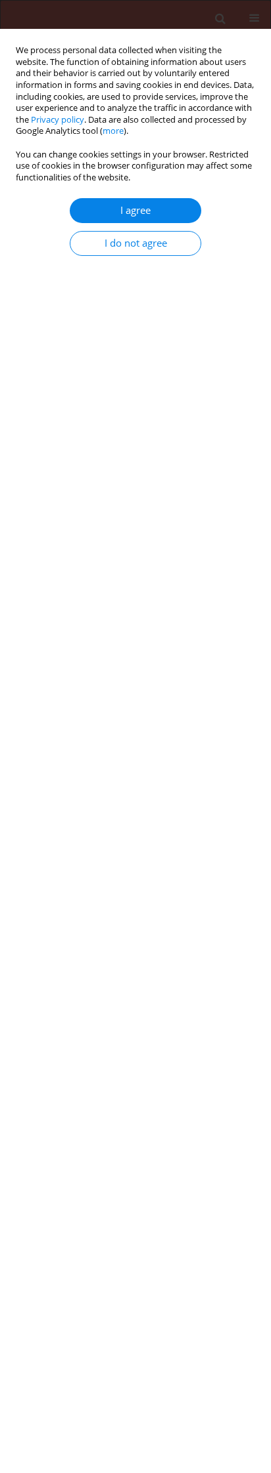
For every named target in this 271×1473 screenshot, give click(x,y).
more (113, 130)
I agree (135, 210)
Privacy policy (57, 119)
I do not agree (136, 243)
